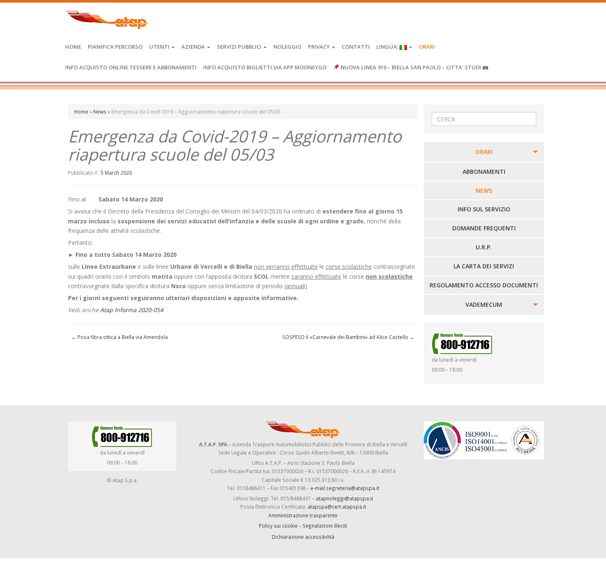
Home (73, 46)
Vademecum (483, 304)
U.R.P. (484, 247)
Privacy (319, 46)
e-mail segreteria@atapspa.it (344, 488)
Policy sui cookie (278, 525)
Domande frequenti (484, 228)
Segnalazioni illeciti (325, 525)
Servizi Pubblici (240, 46)
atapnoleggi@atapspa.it (344, 498)
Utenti (160, 46)
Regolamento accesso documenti (484, 285)
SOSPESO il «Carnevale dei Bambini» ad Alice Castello (348, 337)
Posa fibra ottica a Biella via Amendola (119, 337)
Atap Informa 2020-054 (131, 310)
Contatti (356, 46)
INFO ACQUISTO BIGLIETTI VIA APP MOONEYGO (264, 67)
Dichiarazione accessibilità (303, 536)
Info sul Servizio (484, 209)
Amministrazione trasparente (303, 515)
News (99, 111)
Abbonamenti (484, 171)
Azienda (193, 46)
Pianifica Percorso (115, 46)
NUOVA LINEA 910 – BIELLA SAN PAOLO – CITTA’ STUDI (410, 67)
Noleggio (287, 46)
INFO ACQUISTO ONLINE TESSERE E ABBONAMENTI (131, 67)
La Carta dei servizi (483, 266)
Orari (427, 46)
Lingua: (387, 46)
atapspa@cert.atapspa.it (337, 506)
